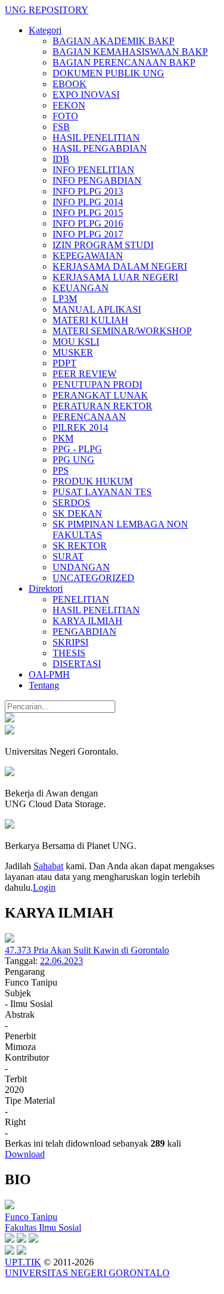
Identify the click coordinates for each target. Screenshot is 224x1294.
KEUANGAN (81, 288)
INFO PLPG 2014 (88, 202)
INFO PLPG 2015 (88, 213)
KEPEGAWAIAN (88, 256)
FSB (61, 127)
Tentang (44, 685)
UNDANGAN (81, 567)
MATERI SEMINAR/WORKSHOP (122, 331)
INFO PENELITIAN (93, 170)
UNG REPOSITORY (46, 10)
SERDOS (71, 503)
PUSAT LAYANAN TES (102, 492)
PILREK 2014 (80, 427)
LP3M (65, 299)
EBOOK (70, 84)
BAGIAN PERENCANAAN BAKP (124, 62)
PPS (61, 470)
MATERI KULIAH (90, 320)
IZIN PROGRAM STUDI (103, 245)
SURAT (68, 556)
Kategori (45, 30)
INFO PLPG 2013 (88, 191)
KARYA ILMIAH (87, 621)
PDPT (64, 363)
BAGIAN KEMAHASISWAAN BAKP (130, 52)
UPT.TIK (23, 1262)
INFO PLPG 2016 (88, 223)
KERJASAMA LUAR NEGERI (115, 277)
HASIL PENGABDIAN (100, 148)
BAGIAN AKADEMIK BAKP (113, 41)
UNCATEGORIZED (93, 578)
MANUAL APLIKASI (97, 309)
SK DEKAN (77, 513)
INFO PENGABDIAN (97, 180)
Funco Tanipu (31, 1217)
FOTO (65, 116)
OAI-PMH (49, 674)
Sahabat (48, 866)
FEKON (69, 105)
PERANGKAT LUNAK (100, 395)
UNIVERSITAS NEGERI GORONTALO (87, 1273)
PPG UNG (73, 460)
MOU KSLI (76, 341)
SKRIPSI (70, 642)
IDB (61, 159)
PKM (63, 438)
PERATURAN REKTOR (102, 406)
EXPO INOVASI (86, 94)
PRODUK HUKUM (93, 481)
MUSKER (73, 352)
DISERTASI (77, 664)
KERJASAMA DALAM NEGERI (120, 266)
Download (25, 1154)
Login (44, 887)
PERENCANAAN (89, 417)
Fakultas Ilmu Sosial (43, 1227)
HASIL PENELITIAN (96, 137)
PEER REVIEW (84, 374)
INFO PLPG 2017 (88, 234)
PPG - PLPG (77, 449)
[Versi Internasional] (9, 719)
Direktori (46, 588)
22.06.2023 (61, 961)
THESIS (69, 653)
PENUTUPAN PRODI (97, 384)
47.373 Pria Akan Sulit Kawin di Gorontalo (87, 950)
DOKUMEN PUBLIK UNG (108, 73)
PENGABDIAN (84, 631)
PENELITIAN (81, 599)
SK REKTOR (80, 546)
